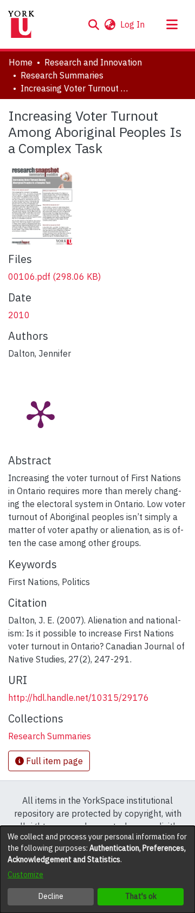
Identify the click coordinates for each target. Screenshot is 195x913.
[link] (54, 276)
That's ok (141, 896)
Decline (50, 896)
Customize (25, 874)
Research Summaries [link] (62, 75)
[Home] (21, 24)
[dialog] (97, 869)
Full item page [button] (53, 761)
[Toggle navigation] (172, 24)
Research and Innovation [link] (93, 62)
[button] (93, 24)
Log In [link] (133, 24)
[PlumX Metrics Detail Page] (40, 413)
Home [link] (20, 62)
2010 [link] (19, 315)
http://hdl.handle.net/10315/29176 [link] (78, 697)
